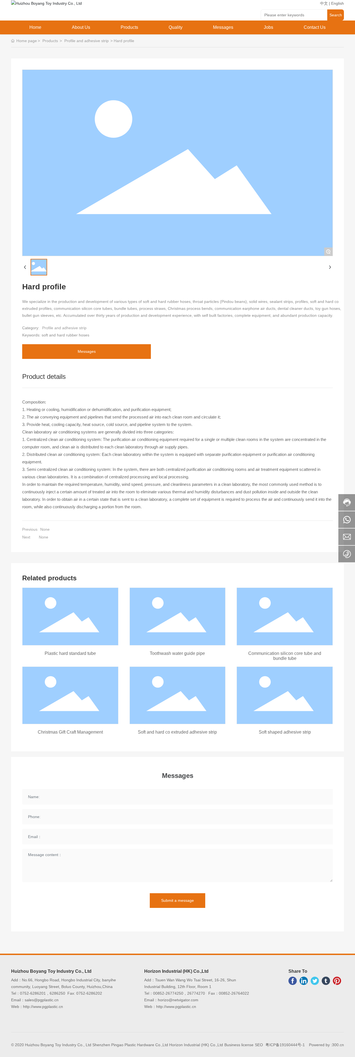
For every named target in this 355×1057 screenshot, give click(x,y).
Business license (238, 1045)
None (45, 529)
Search (335, 15)
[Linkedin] (304, 981)
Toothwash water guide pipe (177, 653)
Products (50, 41)
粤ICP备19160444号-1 (285, 1045)
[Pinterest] (337, 981)
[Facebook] (292, 981)
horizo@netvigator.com (178, 1000)
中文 (324, 3)
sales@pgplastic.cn (42, 1000)
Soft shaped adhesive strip (285, 732)
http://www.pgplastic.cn (43, 1006)
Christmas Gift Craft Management (70, 732)
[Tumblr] (326, 981)
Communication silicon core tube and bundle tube (284, 656)
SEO (259, 1045)
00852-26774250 (168, 993)
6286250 (57, 993)
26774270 (196, 993)
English (337, 3)
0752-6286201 (33, 993)
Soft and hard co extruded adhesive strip (177, 732)
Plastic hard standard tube (70, 653)
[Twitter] (315, 981)
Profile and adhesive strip (86, 41)
